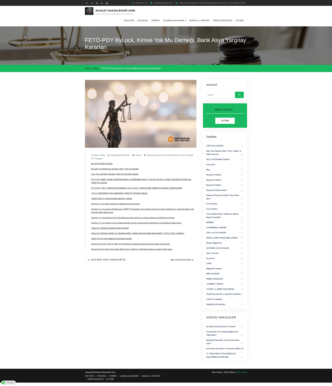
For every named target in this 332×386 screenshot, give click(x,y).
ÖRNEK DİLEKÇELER (222, 20)
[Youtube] (107, 3)
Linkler (209, 263)
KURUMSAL (142, 20)
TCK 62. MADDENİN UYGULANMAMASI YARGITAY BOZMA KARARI (119, 193)
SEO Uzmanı (242, 372)
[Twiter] (97, 3)
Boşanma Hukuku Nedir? (216, 190)
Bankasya (151, 155)
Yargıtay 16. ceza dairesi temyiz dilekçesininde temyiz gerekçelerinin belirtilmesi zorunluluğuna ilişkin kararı (136, 223)
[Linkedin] (102, 3)
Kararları (170, 155)
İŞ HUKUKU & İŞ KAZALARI (217, 248)
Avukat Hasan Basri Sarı (120, 155)
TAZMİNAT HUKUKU (214, 284)
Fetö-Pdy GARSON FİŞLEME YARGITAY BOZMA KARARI (114, 174)
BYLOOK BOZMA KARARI (102, 164)
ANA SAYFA (129, 20)
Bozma (159, 155)
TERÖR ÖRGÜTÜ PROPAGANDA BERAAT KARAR (111, 198)
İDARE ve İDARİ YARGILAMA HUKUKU (222, 238)
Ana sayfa (210, 164)
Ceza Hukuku (211, 204)
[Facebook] (87, 3)
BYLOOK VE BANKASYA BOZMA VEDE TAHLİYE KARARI (115, 169)
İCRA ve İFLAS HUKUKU (216, 232)
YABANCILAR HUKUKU (215, 304)
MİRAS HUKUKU (213, 274)
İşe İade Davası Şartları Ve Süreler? (221, 326)
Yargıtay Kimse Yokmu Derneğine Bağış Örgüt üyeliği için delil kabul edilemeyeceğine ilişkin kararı (131, 249)
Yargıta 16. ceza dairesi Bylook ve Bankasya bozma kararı (115, 204)
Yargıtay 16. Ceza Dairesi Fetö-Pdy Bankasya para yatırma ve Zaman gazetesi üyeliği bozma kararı (133, 218)
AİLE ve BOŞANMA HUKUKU (218, 159)
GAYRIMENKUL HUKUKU (216, 227)
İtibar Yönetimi (212, 253)
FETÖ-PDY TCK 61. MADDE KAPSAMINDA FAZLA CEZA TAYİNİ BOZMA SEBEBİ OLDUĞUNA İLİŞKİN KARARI (136, 188)
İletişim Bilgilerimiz (214, 243)
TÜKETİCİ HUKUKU (214, 299)
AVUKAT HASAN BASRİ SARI (115, 10)
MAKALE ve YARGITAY (199, 20)
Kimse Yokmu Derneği (184, 155)
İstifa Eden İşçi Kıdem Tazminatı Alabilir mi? (225, 348)
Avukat (138, 155)
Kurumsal (210, 258)
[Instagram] (92, 3)
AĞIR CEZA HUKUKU (214, 146)
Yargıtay (98, 158)
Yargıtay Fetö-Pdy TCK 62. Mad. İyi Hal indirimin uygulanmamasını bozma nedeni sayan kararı (130, 244)
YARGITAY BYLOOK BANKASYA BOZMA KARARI (111, 239)
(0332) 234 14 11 (142, 3)
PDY (92, 158)
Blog (208, 170)
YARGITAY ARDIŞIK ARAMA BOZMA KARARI (110, 228)
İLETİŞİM (240, 20)
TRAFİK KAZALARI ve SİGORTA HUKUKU (223, 294)
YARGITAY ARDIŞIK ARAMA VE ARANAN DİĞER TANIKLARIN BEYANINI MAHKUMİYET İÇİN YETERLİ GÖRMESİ (137, 233)
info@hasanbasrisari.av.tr (163, 3)
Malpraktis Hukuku (214, 268)
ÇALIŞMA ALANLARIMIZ (173, 20)
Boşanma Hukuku (213, 175)
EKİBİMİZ (155, 20)
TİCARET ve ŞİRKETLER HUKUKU (220, 289)
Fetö (164, 155)
